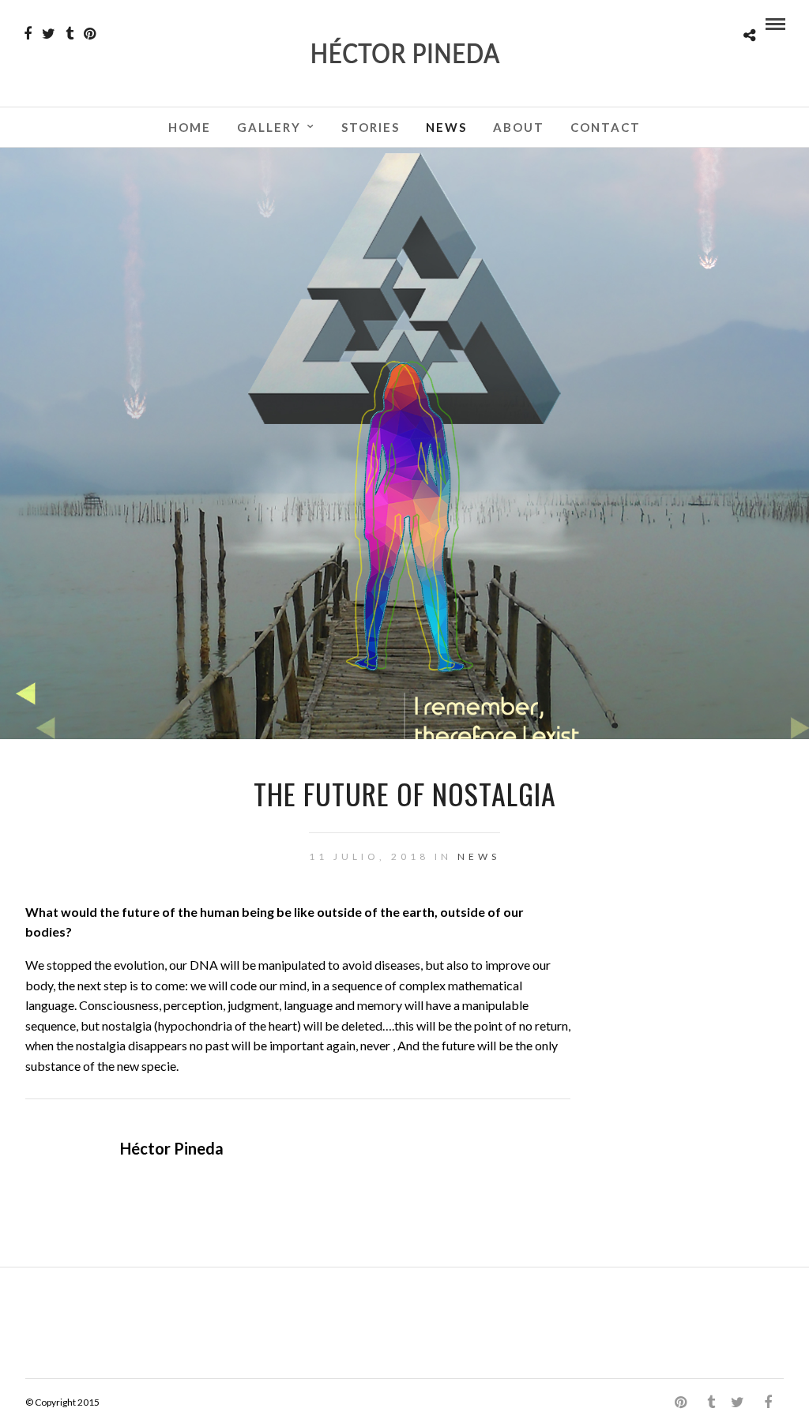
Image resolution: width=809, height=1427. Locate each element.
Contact (605, 127)
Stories (370, 127)
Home (189, 127)
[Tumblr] (69, 34)
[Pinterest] (90, 34)
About (518, 127)
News (446, 127)
